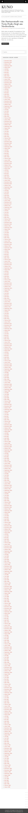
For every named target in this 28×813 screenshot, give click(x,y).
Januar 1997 (7, 625)
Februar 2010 (7, 360)
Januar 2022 (7, 119)
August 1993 (7, 694)
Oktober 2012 (7, 306)
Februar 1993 (7, 704)
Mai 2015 (6, 254)
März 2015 (6, 257)
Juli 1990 (6, 756)
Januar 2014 (7, 281)
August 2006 (7, 431)
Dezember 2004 (8, 465)
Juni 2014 (6, 273)
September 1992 (8, 712)
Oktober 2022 (7, 104)
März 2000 (6, 561)
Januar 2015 (7, 261)
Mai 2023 (6, 92)
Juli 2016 (6, 230)
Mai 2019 (6, 173)
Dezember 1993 (8, 687)
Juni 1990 (6, 758)
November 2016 (8, 224)
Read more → (5, 43)
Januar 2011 (7, 342)
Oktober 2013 (7, 286)
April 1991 (6, 741)
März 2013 (6, 298)
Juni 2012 (6, 313)
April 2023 (6, 94)
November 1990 (8, 750)
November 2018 (8, 183)
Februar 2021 (7, 138)
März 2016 (6, 237)
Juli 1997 (6, 615)
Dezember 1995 (8, 647)
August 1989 (7, 775)
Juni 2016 (6, 232)
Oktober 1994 (7, 670)
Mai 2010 (6, 355)
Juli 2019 (6, 170)
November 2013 (8, 284)
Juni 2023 (6, 91)
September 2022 (8, 106)
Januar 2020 (7, 160)
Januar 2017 (7, 220)
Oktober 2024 (7, 64)
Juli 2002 (6, 514)
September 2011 (8, 328)
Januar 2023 (7, 99)
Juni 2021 (6, 131)
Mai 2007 (6, 416)
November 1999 (8, 568)
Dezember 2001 (8, 525)
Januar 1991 (7, 746)
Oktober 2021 (7, 124)
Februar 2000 (7, 562)
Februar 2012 (7, 320)
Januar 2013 (7, 301)
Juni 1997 (6, 616)
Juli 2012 (6, 311)
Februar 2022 (7, 118)
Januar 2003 (7, 503)
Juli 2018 (6, 190)
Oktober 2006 (7, 428)
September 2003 (8, 490)
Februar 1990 (7, 765)
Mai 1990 (6, 760)
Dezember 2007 (8, 404)
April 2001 (6, 539)
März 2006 (6, 439)
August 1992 (7, 714)
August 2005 (7, 451)
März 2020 (6, 156)
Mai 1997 (6, 618)
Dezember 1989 (8, 768)
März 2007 (6, 419)
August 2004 (7, 471)
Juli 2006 (6, 433)
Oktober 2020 (7, 145)
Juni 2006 (6, 434)
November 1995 (8, 648)
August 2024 (7, 67)
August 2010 (7, 350)
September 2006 (8, 429)
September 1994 (8, 672)
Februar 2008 (7, 401)
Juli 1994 (6, 675)
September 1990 (8, 753)
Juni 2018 (6, 192)
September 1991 (8, 733)
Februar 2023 (7, 97)
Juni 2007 (6, 414)
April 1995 (6, 660)
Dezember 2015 (8, 242)
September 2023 (8, 86)
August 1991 (7, 734)
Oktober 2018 (7, 185)
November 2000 (8, 547)
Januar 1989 (7, 787)
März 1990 (6, 763)
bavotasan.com (20, 811)
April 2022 (6, 114)
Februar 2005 (7, 461)
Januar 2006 (7, 443)
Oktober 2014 (7, 266)
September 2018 (8, 187)
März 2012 (6, 318)
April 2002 (6, 519)
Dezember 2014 (8, 263)
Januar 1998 (7, 605)
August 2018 (7, 188)
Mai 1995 (6, 659)
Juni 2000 (6, 556)
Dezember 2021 (8, 121)
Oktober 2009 (7, 367)
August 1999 (7, 573)
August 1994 (7, 674)
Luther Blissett (5, 28)
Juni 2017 (6, 212)
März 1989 (6, 783)
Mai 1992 (6, 719)
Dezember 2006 (8, 424)
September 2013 (8, 288)
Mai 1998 (6, 598)
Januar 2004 (7, 483)
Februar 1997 (7, 623)
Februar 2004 (7, 482)
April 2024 (6, 74)
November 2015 (8, 244)
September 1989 (8, 773)
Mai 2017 (6, 214)
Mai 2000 (6, 557)
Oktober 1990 (7, 751)
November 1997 (8, 608)
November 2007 (8, 406)
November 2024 (8, 62)
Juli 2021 (6, 129)
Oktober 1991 (7, 731)
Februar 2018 (7, 198)
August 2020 (7, 148)
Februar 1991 (7, 744)
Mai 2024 (6, 72)
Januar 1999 (7, 584)
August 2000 (7, 552)
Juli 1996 (6, 635)
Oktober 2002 (7, 509)
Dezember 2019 (8, 161)
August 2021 (7, 128)
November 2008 (8, 385)
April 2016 (6, 236)
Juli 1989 (6, 776)
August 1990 (7, 755)
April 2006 (6, 438)
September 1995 (8, 652)
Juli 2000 (6, 554)
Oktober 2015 (7, 246)
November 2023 (8, 82)
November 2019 (8, 163)
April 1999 (6, 579)
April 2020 (6, 155)
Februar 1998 (7, 603)
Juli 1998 (6, 595)
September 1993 (8, 692)
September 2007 (8, 409)
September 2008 (8, 389)
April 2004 (6, 478)
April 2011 (6, 337)
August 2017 (7, 209)
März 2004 (6, 480)
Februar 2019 (7, 178)
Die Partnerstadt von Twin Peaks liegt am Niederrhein (12, 24)
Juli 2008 (6, 392)
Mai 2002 (6, 517)
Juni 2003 (6, 495)
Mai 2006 (6, 436)
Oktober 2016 (7, 225)
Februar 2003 (7, 502)
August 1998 (7, 593)
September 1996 (8, 632)
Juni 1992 (6, 717)
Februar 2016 (7, 239)
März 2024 (6, 75)
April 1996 (6, 640)
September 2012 (8, 308)
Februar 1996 (7, 643)
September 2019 (8, 166)
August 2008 (7, 391)
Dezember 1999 (8, 566)
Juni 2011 (6, 333)
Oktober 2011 (7, 326)
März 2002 (6, 520)
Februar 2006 (7, 441)
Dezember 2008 (8, 384)
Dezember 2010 (8, 343)
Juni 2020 (6, 151)
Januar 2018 (7, 200)
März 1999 (6, 581)
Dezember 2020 (8, 141)
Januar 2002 (7, 524)
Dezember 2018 (8, 182)
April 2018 (6, 195)
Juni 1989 (6, 778)
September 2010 (8, 348)
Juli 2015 (6, 251)
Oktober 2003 (7, 488)
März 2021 (6, 136)
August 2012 (7, 310)
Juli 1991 (6, 736)
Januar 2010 (7, 362)
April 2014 (6, 276)
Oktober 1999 (7, 569)
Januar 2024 (7, 79)
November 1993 (8, 689)
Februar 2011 (7, 340)
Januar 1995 (7, 665)
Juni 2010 (6, 353)
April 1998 (6, 600)
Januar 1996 (7, 645)
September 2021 (8, 126)
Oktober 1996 (7, 630)
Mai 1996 (6, 638)
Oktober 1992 (7, 711)
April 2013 (6, 296)
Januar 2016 (7, 241)
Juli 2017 (6, 210)
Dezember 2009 (8, 364)
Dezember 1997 (8, 606)
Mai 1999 (6, 578)
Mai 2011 (6, 335)
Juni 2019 (6, 171)
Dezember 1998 (8, 586)
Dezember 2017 (8, 202)
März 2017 (6, 217)
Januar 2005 (7, 463)
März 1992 (6, 723)
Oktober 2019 (7, 165)
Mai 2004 (6, 477)
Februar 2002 (7, 522)
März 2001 (6, 541)
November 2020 (8, 143)
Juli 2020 (6, 150)
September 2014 (8, 268)
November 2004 (8, 466)
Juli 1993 (6, 696)
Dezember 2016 (8, 222)
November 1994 (8, 669)
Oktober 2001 (7, 529)
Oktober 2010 (7, 347)
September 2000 (8, 551)
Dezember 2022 (8, 101)
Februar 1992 (7, 724)
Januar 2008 (7, 402)
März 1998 (6, 601)
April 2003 (6, 498)
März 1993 (6, 702)
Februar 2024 (7, 77)
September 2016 (8, 227)
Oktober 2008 (7, 387)
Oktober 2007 (7, 407)
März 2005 (6, 460)
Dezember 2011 (8, 323)
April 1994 (6, 680)
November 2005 (8, 446)
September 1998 (8, 591)
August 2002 (7, 512)
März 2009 (6, 379)
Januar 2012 (7, 322)
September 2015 (8, 247)
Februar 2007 (7, 421)
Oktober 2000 (7, 549)
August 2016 (7, 229)
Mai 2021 (6, 133)
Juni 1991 (6, 738)
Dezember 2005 (8, 444)
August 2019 (7, 168)
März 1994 (6, 682)
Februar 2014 (7, 279)
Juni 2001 (6, 536)
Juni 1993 (6, 697)
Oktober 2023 (7, 84)
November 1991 (8, 729)
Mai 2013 (6, 295)
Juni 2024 (6, 70)
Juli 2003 (6, 493)
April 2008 (6, 397)
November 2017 (8, 204)
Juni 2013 (6, 293)
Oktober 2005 (7, 448)
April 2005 (6, 458)
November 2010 (8, 345)
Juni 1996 (6, 637)
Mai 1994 (6, 679)
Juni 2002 (6, 515)
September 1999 (8, 571)
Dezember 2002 (8, 505)
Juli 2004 (6, 473)
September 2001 (8, 530)
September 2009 (8, 369)
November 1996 (8, 628)
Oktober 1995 (7, 650)
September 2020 (8, 146)
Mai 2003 (6, 497)
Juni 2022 (6, 111)
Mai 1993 (6, 699)
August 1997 (7, 613)
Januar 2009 (7, 382)
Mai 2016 (6, 234)
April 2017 (6, 215)
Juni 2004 (6, 475)
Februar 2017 (7, 219)
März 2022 (6, 116)
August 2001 (7, 532)
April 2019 (6, 175)
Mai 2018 (6, 193)
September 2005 (8, 450)
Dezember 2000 (8, 546)
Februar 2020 (7, 158)
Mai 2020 (6, 153)
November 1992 (8, 709)
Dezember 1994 (8, 667)
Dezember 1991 (8, 728)
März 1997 (6, 621)
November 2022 (8, 102)
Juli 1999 (6, 574)
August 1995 (7, 653)
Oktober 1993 (7, 691)
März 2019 (6, 177)
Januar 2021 (7, 139)
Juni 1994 (6, 677)
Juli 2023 (6, 89)
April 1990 (6, 761)
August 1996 (7, 633)
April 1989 (6, 782)
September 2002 (8, 510)
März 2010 (6, 359)
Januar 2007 (7, 423)
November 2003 (8, 487)
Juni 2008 (6, 394)
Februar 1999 (7, 583)
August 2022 (7, 107)
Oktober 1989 (7, 771)
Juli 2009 (6, 372)
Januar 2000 (7, 564)
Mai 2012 (6, 315)
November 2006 (8, 426)
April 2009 (6, 377)
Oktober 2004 (7, 468)
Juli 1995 (6, 655)
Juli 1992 (6, 716)
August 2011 (7, 330)
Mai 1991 (6, 739)
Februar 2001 (7, 542)
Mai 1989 (6, 780)
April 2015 (6, 256)
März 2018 (6, 197)
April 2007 (6, 418)
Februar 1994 (7, 684)
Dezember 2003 (8, 485)
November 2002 (8, 507)
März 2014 (6, 278)
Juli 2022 (6, 109)
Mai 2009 (6, 375)
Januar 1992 (7, 726)
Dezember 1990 (8, 748)
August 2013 (7, 289)
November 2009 (8, 365)
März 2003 (6, 500)
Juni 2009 (6, 374)
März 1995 (6, 662)
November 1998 (8, 588)
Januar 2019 (7, 180)
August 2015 (7, 249)
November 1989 (8, 770)
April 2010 (6, 357)
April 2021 (6, 134)
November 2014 (8, 264)
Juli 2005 (6, 453)
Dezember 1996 (8, 627)
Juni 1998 (6, 596)
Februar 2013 (7, 300)
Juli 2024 (6, 69)
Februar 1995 (7, 664)
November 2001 (8, 527)
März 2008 (6, 399)
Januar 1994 (7, 686)
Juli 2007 (6, 412)
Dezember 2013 (8, 283)
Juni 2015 (6, 252)
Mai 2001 (6, 537)
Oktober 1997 (7, 610)
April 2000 (6, 559)
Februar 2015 (7, 259)
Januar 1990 (7, 766)
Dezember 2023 (8, 80)
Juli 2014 (6, 271)
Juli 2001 (6, 534)
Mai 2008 (6, 396)
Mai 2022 (6, 112)
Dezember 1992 (8, 707)
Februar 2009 (7, 380)
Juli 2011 (6, 332)
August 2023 (7, 87)
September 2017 (8, 207)
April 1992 (6, 721)
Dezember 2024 (8, 60)
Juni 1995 (6, 657)
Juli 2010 (6, 352)
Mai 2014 (6, 274)
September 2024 (8, 65)
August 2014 (7, 269)
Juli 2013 (6, 291)
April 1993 (6, 701)
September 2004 (8, 470)
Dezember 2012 (8, 303)
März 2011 (6, 338)
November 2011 (8, 325)
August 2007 (7, 411)
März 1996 (6, 642)
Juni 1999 (6, 576)
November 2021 (8, 123)
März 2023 (6, 96)
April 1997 (6, 620)
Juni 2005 (6, 455)
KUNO (7, 7)
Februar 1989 (7, 785)
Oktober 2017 (7, 205)
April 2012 (6, 316)
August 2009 (7, 370)
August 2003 (7, 492)
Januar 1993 (7, 706)
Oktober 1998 (7, 589)
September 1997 (8, 611)
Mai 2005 (6, 456)
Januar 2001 (7, 544)
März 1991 (6, 743)
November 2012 (8, 305)
